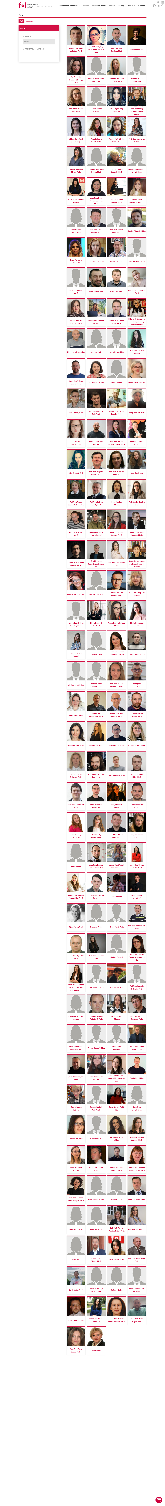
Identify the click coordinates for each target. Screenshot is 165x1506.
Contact (141, 5)
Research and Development (103, 5)
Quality (121, 5)
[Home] (35, 5)
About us (131, 5)
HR (158, 5)
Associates (29, 21)
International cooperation (69, 5)
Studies (86, 5)
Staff (21, 21)
